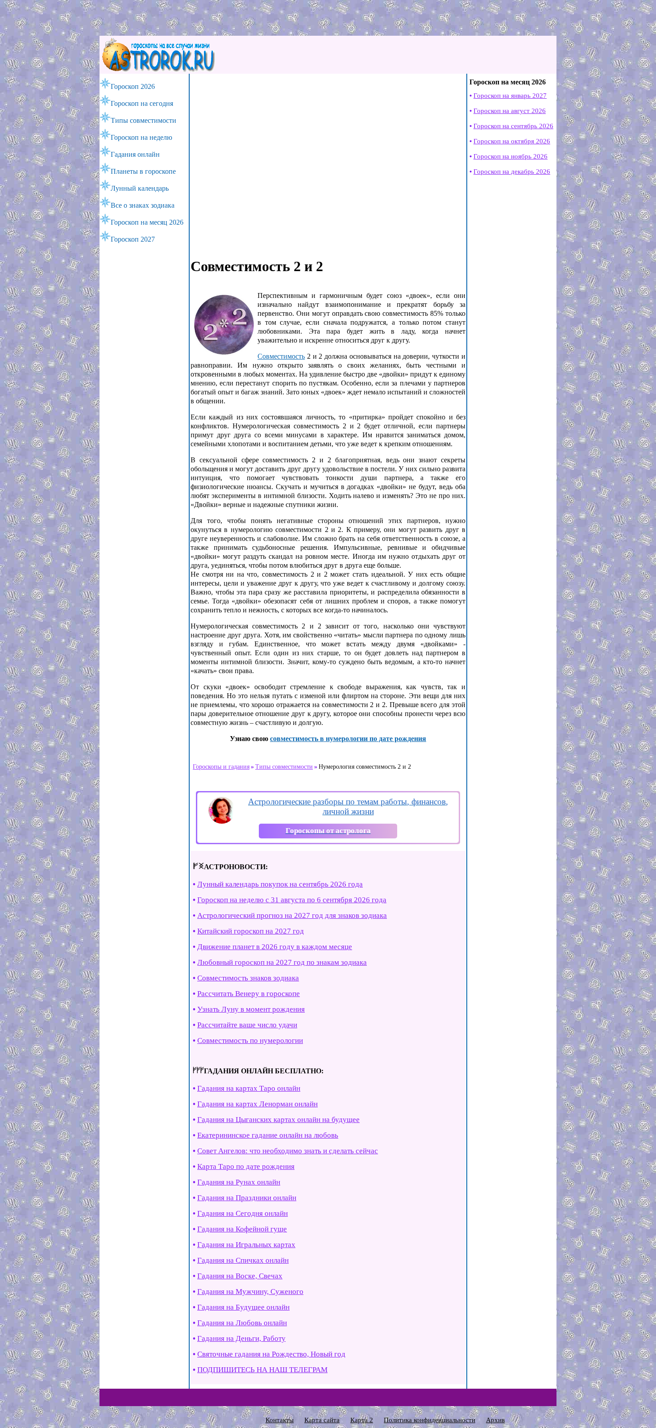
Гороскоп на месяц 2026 (147, 222)
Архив (495, 1420)
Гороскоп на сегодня (142, 103)
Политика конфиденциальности (429, 1420)
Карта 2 (361, 1420)
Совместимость (281, 356)
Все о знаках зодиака (142, 205)
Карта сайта (322, 1420)
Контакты (280, 1420)
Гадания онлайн (135, 154)
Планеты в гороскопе (143, 171)
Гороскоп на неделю (141, 137)
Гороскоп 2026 (133, 86)
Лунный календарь (140, 188)
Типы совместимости (143, 120)
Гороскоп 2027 (133, 239)
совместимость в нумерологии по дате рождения (348, 738)
